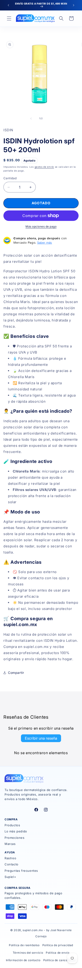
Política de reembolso (24, 945)
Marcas (10, 844)
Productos (12, 825)
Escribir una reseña (41, 738)
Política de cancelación (59, 960)
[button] (9, 18)
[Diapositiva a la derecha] (51, 119)
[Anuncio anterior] (8, 5)
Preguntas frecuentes (21, 870)
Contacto (11, 864)
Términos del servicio (28, 952)
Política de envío (57, 952)
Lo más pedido (16, 831)
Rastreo (10, 858)
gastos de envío (44, 166)
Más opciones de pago (41, 226)
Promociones (15, 837)
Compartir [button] (16, 673)
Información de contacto (23, 960)
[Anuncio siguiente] (74, 5)
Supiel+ (10, 877)
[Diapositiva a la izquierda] (31, 119)
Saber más (44, 242)
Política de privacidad (57, 945)
